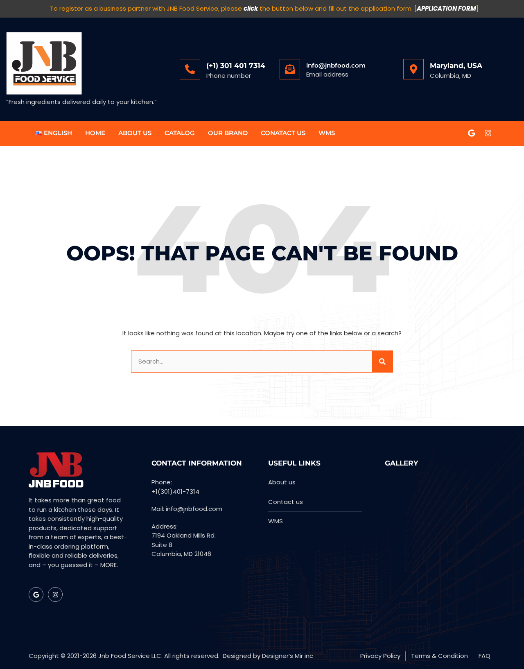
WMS (326, 133)
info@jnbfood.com (336, 65)
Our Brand (228, 133)
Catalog (180, 133)
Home (95, 133)
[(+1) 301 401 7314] (190, 69)
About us (134, 133)
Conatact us (283, 133)
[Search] (382, 362)
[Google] (471, 133)
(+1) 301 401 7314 (235, 65)
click (251, 8)
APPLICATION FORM (446, 8)
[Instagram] (488, 133)
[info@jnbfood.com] (290, 69)
